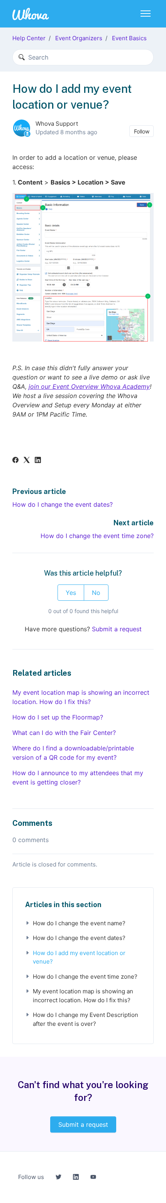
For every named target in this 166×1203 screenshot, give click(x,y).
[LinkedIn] (38, 461)
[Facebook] (15, 461)
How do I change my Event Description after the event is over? (85, 1019)
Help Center (29, 38)
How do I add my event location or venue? (79, 957)
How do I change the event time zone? (97, 536)
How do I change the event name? (79, 923)
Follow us (31, 1177)
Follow (141, 131)
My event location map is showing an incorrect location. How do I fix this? (80, 697)
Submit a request (117, 629)
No (96, 592)
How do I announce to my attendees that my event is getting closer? (77, 777)
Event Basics (129, 38)
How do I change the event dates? (62, 504)
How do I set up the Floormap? (57, 717)
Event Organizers (78, 38)
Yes (71, 592)
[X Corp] (27, 461)
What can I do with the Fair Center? (64, 732)
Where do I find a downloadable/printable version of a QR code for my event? (73, 752)
